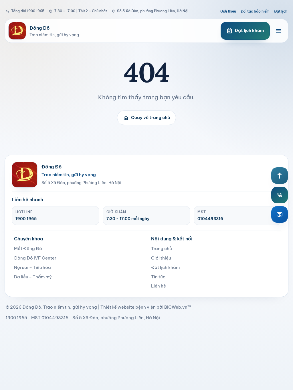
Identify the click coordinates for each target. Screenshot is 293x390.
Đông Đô (31, 307)
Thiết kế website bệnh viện (128, 307)
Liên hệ (158, 286)
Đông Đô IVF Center (35, 258)
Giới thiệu (228, 11)
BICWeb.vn (175, 307)
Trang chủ (161, 248)
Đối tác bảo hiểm (255, 11)
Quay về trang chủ (146, 117)
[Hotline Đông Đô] (279, 195)
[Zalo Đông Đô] (279, 214)
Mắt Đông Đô (28, 248)
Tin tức (158, 277)
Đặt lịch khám (165, 267)
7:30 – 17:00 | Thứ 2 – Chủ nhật (78, 11)
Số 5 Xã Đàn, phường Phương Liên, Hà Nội (150, 11)
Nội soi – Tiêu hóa (32, 267)
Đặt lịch (280, 11)
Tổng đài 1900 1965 (25, 11)
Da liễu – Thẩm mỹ (33, 277)
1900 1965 (26, 218)
